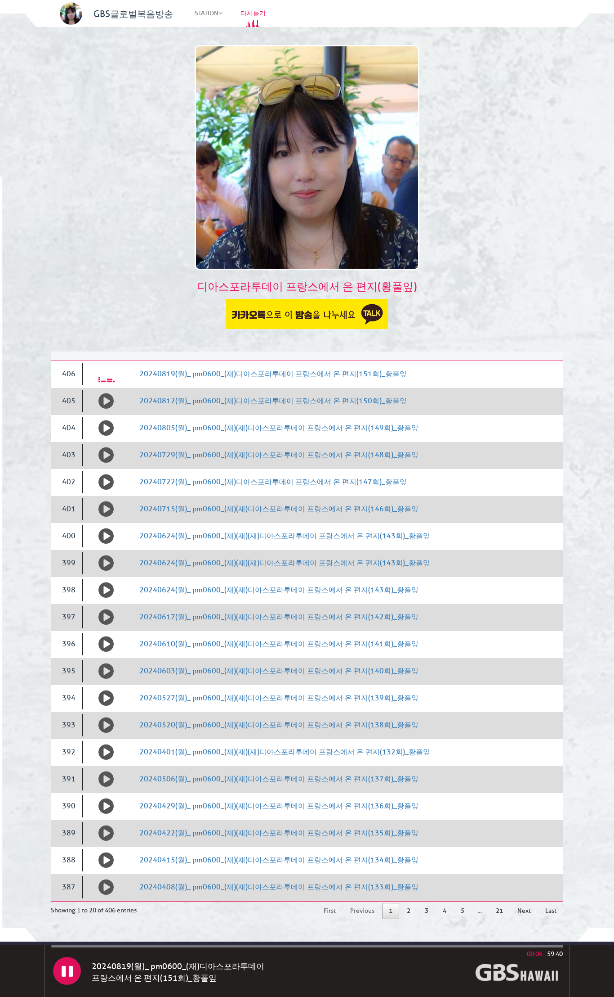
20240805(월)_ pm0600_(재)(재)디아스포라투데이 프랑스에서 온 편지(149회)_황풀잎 (278, 428)
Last (550, 911)
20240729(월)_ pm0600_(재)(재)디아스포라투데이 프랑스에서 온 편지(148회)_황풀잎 (278, 455)
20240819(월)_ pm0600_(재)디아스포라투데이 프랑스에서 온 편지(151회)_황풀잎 (273, 374)
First (330, 911)
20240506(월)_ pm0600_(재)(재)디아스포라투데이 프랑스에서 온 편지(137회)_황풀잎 (278, 779)
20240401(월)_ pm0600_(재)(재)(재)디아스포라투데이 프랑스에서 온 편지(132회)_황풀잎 (284, 752)
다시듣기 (253, 13)
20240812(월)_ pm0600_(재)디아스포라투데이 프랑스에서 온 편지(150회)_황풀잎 (273, 401)
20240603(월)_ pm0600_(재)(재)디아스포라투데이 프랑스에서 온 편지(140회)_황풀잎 (278, 671)
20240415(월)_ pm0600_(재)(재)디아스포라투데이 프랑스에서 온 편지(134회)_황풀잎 (278, 860)
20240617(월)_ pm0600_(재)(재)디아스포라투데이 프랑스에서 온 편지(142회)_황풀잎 (278, 617)
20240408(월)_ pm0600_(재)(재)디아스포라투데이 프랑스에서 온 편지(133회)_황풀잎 (278, 887)
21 (499, 911)
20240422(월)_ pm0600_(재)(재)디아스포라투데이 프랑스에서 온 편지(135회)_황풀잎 (278, 833)
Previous (362, 911)
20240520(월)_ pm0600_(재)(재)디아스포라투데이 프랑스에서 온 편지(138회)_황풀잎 (278, 725)
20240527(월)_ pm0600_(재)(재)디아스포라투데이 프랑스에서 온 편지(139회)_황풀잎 (278, 698)
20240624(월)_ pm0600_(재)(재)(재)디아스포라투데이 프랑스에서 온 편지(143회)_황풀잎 (284, 536)
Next (524, 911)
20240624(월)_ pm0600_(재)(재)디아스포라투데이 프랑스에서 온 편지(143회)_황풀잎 (278, 590)
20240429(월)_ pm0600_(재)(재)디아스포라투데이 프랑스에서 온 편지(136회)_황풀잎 (278, 806)
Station (206, 13)
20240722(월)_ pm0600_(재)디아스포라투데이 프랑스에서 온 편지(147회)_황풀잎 (273, 482)
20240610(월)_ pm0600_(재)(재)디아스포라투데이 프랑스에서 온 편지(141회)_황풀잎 (278, 644)
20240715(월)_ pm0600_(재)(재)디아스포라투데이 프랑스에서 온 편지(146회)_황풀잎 (278, 509)
